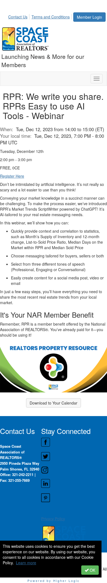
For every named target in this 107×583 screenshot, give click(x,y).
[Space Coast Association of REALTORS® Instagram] (74, 470)
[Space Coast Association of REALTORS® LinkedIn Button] (74, 483)
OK (92, 570)
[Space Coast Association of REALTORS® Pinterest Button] (74, 497)
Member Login (89, 17)
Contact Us (17, 17)
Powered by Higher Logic (53, 580)
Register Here (12, 176)
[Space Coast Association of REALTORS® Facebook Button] (74, 442)
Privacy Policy (53, 518)
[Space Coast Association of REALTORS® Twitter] (74, 456)
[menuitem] (19, 16)
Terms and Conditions (51, 17)
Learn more (26, 562)
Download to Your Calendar (53, 403)
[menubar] (40, 16)
